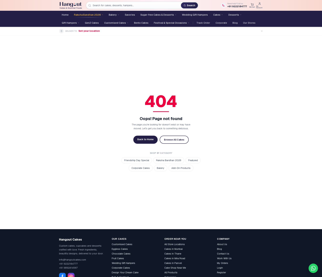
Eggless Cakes (120, 248)
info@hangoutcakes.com (72, 259)
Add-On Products (181, 168)
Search (191, 5)
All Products (170, 272)
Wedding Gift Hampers (123, 263)
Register (221, 272)
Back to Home (145, 139)
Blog (235, 22)
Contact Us (223, 253)
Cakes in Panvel (173, 263)
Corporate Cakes (140, 168)
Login (220, 267)
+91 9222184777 (68, 263)
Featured (193, 160)
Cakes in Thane (172, 253)
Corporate (221, 22)
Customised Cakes (122, 244)
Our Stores (249, 22)
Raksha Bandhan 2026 (168, 160)
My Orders (222, 263)
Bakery (160, 168)
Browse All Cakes (174, 139)
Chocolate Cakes (121, 253)
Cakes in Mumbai (173, 248)
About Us (222, 244)
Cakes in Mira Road (174, 258)
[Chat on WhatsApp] (313, 268)
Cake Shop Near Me (175, 267)
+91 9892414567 (68, 267)
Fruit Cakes (118, 258)
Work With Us (224, 258)
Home (65, 14)
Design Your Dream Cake (125, 272)
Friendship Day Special (136, 160)
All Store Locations (174, 244)
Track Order (203, 22)
